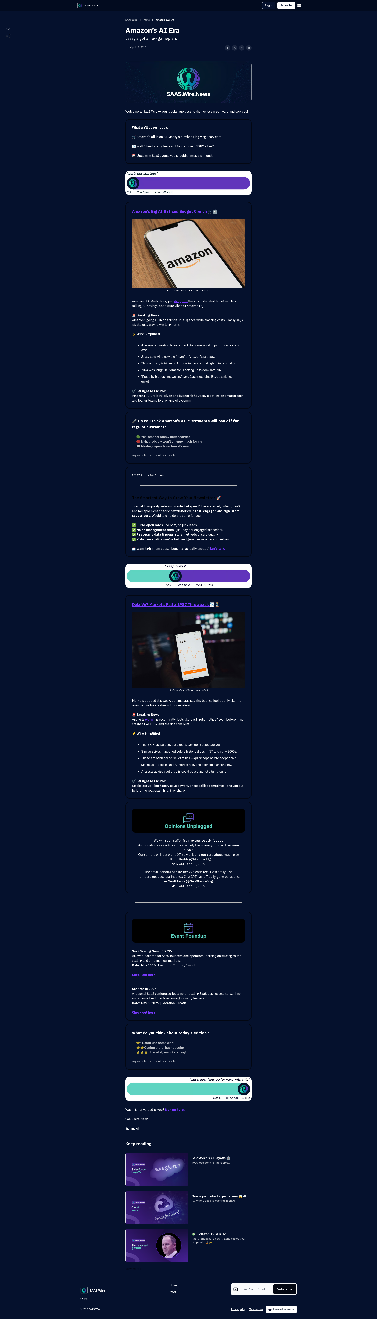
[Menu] (299, 5)
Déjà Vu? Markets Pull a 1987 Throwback (171, 604)
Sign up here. (175, 1110)
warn (149, 719)
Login (268, 5)
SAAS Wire (131, 20)
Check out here (143, 975)
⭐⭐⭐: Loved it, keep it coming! (161, 1052)
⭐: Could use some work (155, 1043)
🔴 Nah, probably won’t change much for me (169, 441)
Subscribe (286, 5)
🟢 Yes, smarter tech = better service (163, 436)
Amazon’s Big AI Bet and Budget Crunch (169, 211)
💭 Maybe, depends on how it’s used (163, 446)
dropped (181, 301)
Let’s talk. (217, 549)
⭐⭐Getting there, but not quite (160, 1047)
